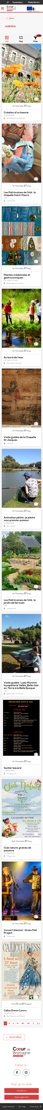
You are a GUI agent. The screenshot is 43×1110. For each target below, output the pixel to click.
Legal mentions (8, 1106)
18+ (23, 1023)
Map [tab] (21, 41)
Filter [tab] (35, 41)
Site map (22, 1106)
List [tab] (6, 41)
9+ (18, 1023)
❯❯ (38, 1023)
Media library (34, 2)
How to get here (21, 1097)
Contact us (21, 1090)
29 (28, 1023)
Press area (34, 1106)
